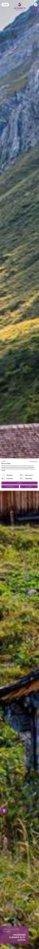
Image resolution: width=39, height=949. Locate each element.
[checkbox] (3, 475)
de (4, 5)
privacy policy (33, 461)
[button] (4, 461)
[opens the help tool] (4, 811)
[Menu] (35, 4)
